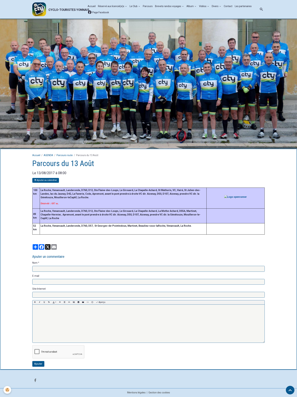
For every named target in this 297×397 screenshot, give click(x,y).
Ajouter (38, 337)
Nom (34, 236)
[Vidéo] (83, 275)
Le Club (134, 6)
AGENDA (48, 128)
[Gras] (34, 275)
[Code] (87, 275)
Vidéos (203, 6)
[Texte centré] (64, 275)
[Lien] (69, 275)
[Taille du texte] (48, 275)
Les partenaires (243, 6)
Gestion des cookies (159, 365)
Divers (215, 6)
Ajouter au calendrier (46, 153)
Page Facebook (100, 12)
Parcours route (65, 128)
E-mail (35, 249)
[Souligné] (44, 275)
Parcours (148, 6)
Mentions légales (136, 365)
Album (190, 6)
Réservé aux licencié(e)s (111, 6)
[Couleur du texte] (54, 275)
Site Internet (39, 262)
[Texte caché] (73, 275)
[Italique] (39, 275)
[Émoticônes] (92, 275)
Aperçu (101, 275)
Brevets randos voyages (168, 6)
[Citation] (59, 275)
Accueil (92, 6)
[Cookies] (7, 390)
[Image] (78, 275)
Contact (228, 6)
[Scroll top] (290, 390)
